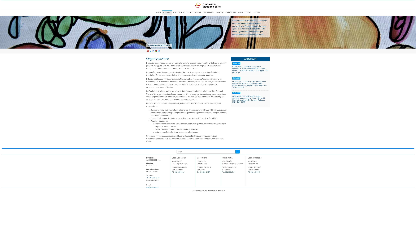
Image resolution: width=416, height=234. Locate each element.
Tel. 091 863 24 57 (203, 172)
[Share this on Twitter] (150, 51)
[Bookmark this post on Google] (156, 51)
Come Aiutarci (208, 12)
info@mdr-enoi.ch (152, 187)
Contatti (257, 12)
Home (158, 12)
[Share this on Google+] (148, 51)
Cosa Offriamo (178, 12)
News (240, 12)
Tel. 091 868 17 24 (228, 172)
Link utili (248, 12)
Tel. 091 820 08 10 (152, 178)
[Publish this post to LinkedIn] (159, 51)
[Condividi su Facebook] (153, 51)
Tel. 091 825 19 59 (254, 172)
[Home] (208, 5)
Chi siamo (167, 12)
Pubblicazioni (231, 12)
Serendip (219, 12)
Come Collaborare (194, 12)
